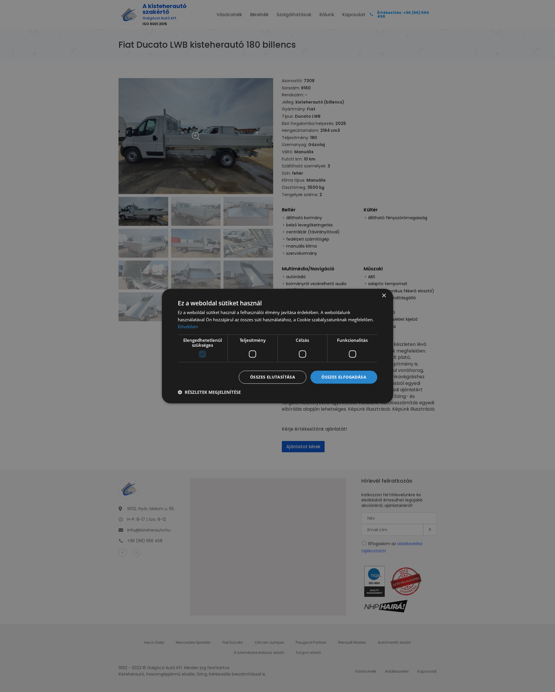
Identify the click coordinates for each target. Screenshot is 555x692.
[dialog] (277, 346)
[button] (209, 392)
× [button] (384, 295)
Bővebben (188, 326)
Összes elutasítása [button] (272, 377)
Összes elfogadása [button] (343, 377)
